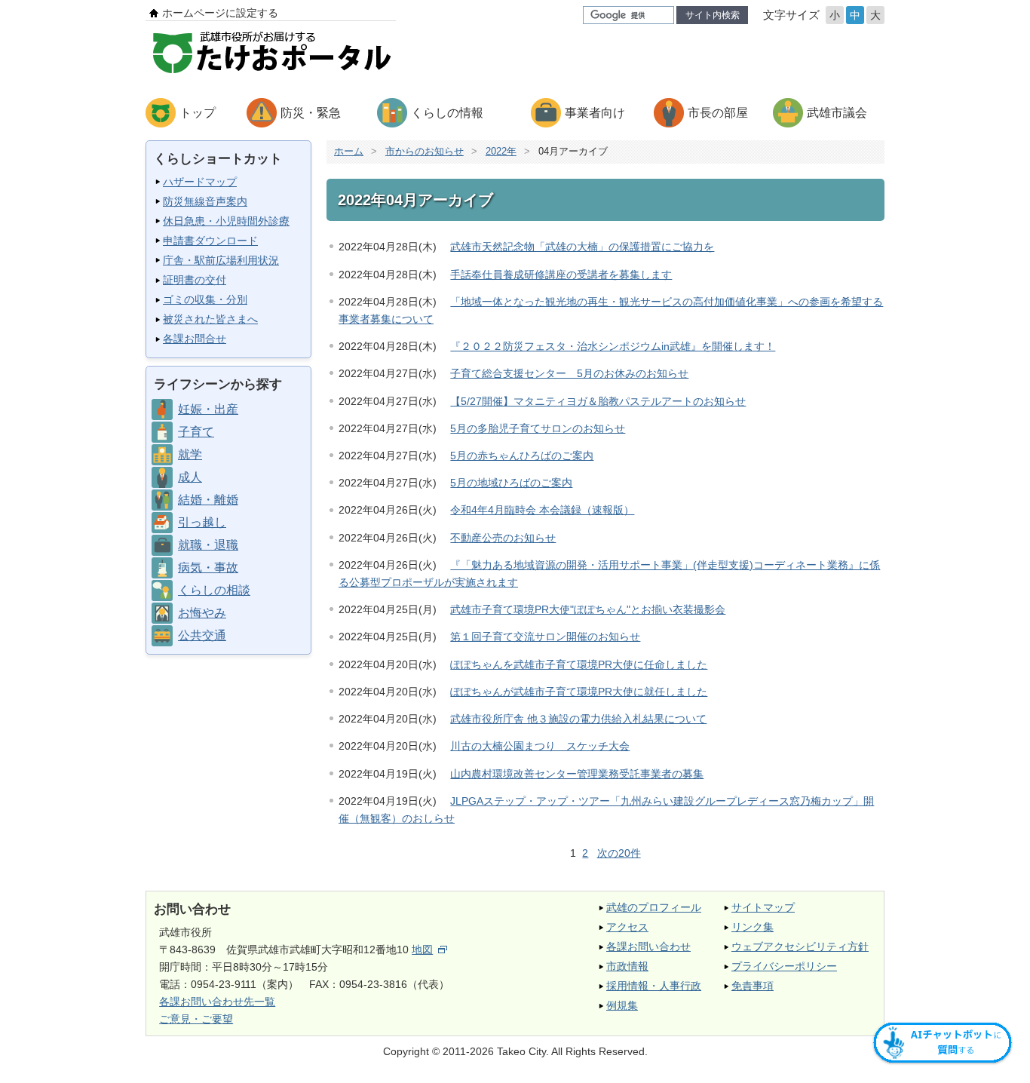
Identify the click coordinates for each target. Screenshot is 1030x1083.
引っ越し (202, 522)
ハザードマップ (200, 182)
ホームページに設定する (220, 13)
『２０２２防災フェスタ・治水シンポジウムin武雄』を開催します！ (612, 346)
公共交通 (202, 635)
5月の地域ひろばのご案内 (511, 483)
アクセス (627, 927)
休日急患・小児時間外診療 (226, 221)
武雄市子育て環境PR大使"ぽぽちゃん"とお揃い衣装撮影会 (587, 609)
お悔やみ (202, 612)
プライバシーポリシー (784, 966)
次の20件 (619, 853)
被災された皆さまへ (210, 319)
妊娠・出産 (208, 409)
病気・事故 (208, 567)
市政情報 (627, 966)
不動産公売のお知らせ (503, 538)
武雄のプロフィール (653, 907)
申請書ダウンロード (210, 241)
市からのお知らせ (424, 151)
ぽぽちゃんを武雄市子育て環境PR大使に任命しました (578, 664)
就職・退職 (208, 544)
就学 (190, 454)
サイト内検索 (712, 15)
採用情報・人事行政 (653, 986)
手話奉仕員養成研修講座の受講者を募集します (561, 274)
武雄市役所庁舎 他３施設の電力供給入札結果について (578, 719)
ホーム (348, 151)
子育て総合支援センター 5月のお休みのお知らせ (569, 373)
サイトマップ (763, 907)
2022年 (501, 151)
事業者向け (595, 112)
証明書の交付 (194, 280)
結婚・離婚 (208, 499)
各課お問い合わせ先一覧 (217, 1002)
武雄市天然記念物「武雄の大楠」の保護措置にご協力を (582, 247)
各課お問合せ (194, 339)
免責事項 (752, 986)
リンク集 (752, 927)
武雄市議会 (837, 112)
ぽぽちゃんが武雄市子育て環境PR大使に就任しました (578, 692)
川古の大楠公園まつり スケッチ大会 (540, 746)
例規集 (622, 1005)
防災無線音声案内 (205, 201)
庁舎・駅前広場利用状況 (221, 260)
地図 (422, 949)
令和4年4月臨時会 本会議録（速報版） (542, 510)
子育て (196, 431)
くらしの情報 (447, 112)
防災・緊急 (310, 112)
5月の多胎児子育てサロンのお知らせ (537, 428)
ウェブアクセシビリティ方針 (800, 946)
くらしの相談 (214, 590)
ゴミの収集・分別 (205, 299)
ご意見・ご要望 (196, 1019)
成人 (190, 477)
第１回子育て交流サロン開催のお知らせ (545, 636)
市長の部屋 (718, 112)
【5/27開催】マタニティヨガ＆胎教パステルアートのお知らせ (598, 401)
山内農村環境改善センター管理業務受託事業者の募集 (577, 774)
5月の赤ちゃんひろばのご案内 (521, 455)
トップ (197, 112)
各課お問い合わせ (648, 946)
